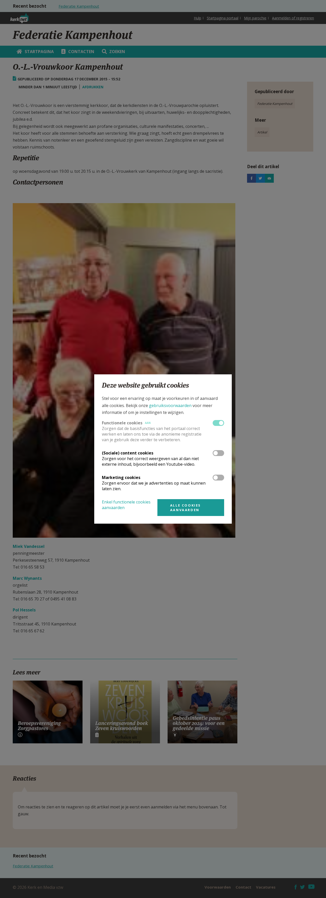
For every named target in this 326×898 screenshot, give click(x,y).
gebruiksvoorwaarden (170, 405)
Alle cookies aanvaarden (185, 507)
